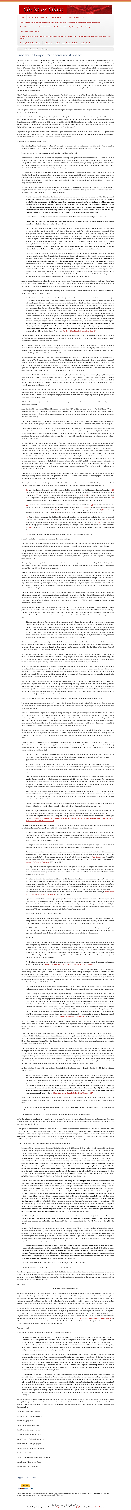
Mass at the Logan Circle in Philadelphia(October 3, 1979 (73, 1093)
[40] (102, 510)
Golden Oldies (57, 17)
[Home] (65, 10)
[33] (37, 495)
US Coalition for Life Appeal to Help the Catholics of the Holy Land (67, 43)
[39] (56, 510)
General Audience (97, 857)
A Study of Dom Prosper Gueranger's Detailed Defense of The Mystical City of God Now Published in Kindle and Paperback (60, 22)
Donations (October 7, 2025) (29, 32)
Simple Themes (99, 1507)
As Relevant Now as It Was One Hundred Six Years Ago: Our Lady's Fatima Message (63, 27)
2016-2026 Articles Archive (75, 17)
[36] (27, 505)
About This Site (25, 27)
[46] (27, 534)
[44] (99, 522)
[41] (27, 517)
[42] (45, 519)
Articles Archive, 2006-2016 (38, 17)
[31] (27, 490)
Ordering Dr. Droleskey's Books (30, 43)
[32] (112, 490)
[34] (85, 495)
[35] (112, 498)
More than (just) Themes (77, 1507)
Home (22, 17)
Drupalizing (59, 1507)
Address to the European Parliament (37, 862)
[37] (91, 505)
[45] (30, 527)
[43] (107, 519)
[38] (84, 507)
